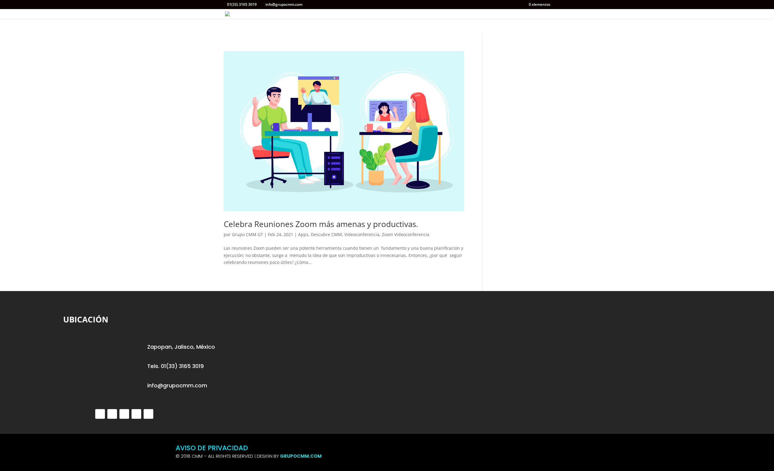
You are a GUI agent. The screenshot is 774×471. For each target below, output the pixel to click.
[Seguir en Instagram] (124, 414)
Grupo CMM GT (247, 234)
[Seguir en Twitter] (100, 414)
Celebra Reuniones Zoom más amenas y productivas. (321, 224)
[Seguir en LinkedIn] (136, 414)
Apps (303, 234)
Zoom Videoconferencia (405, 234)
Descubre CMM (326, 234)
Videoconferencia (361, 234)
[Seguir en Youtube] (148, 414)
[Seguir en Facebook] (112, 414)
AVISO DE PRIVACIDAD (212, 448)
